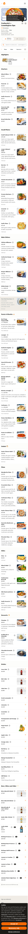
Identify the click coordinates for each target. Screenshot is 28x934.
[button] (3, 3)
